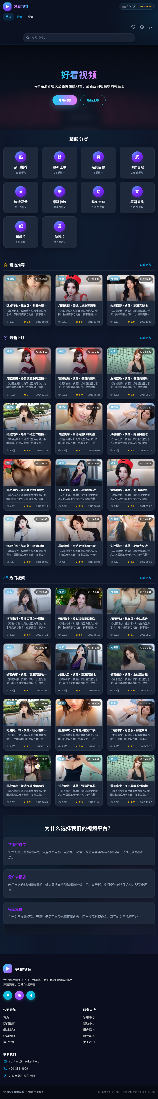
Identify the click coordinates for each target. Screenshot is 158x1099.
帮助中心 (89, 1023)
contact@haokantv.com (25, 1061)
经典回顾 (9, 1036)
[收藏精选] (133, 27)
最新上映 (93, 100)
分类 (19, 17)
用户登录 (9, 1042)
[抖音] (30, 995)
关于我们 (89, 1042)
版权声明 (89, 1036)
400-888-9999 (18, 1068)
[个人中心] (150, 27)
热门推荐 (9, 1023)
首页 (8, 17)
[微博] (19, 995)
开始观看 (64, 100)
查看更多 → (147, 265)
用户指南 (89, 1029)
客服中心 (89, 1017)
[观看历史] (142, 27)
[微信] (7, 995)
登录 (31, 17)
